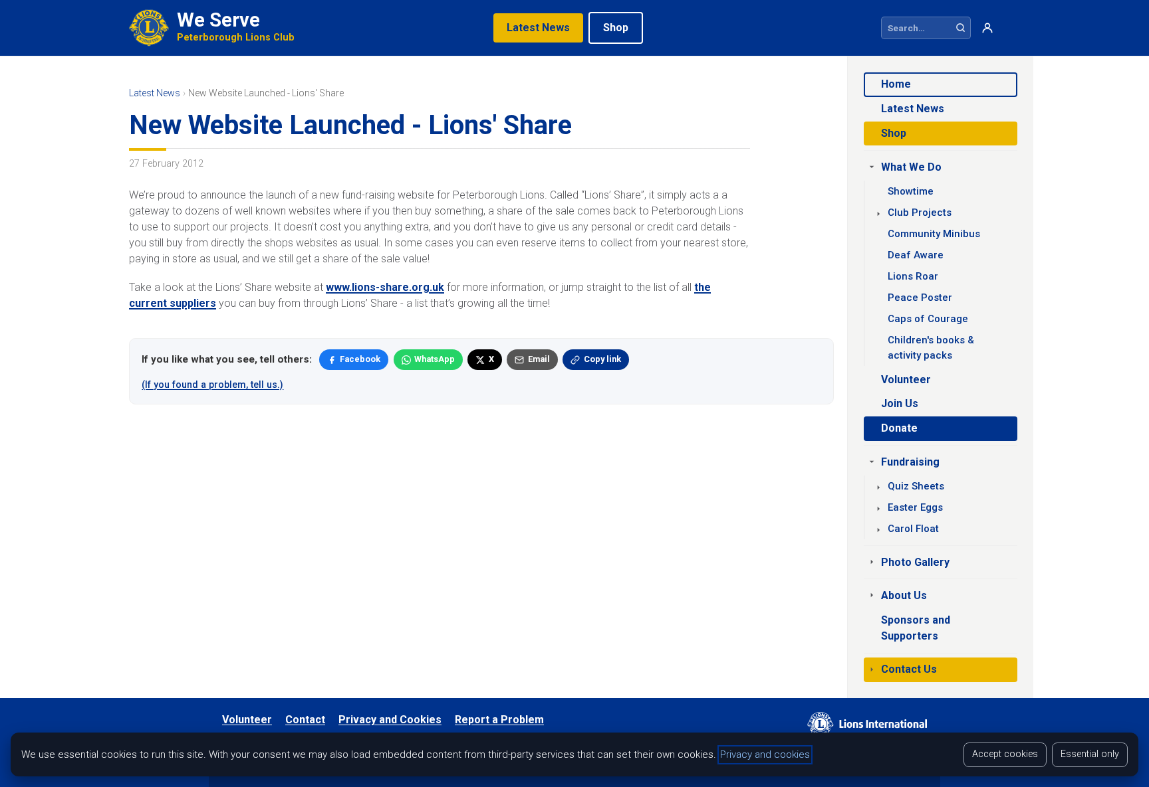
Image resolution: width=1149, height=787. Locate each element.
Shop (615, 27)
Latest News (538, 27)
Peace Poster (920, 298)
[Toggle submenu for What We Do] (872, 167)
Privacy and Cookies (390, 719)
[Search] (960, 28)
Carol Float (913, 529)
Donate (899, 428)
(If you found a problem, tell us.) (212, 384)
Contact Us (909, 669)
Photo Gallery (915, 562)
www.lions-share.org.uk (385, 287)
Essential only (1090, 754)
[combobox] (916, 28)
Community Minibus (934, 234)
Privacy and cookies (765, 754)
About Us (904, 595)
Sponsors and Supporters (915, 628)
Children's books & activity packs (931, 347)
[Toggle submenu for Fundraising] (872, 462)
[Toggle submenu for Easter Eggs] (878, 509)
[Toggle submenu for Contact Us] (872, 669)
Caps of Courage (928, 319)
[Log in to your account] (987, 28)
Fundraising (910, 462)
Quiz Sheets (916, 486)
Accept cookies (1005, 754)
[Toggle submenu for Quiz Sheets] (878, 487)
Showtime (911, 191)
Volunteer (906, 379)
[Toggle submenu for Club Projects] (878, 214)
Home (896, 84)
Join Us (899, 403)
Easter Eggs (915, 507)
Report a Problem (499, 719)
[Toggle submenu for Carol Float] (878, 530)
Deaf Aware (916, 255)
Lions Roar (913, 276)
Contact (305, 719)
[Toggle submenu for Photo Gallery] (872, 562)
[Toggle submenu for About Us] (872, 595)
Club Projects (920, 213)
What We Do (911, 167)
